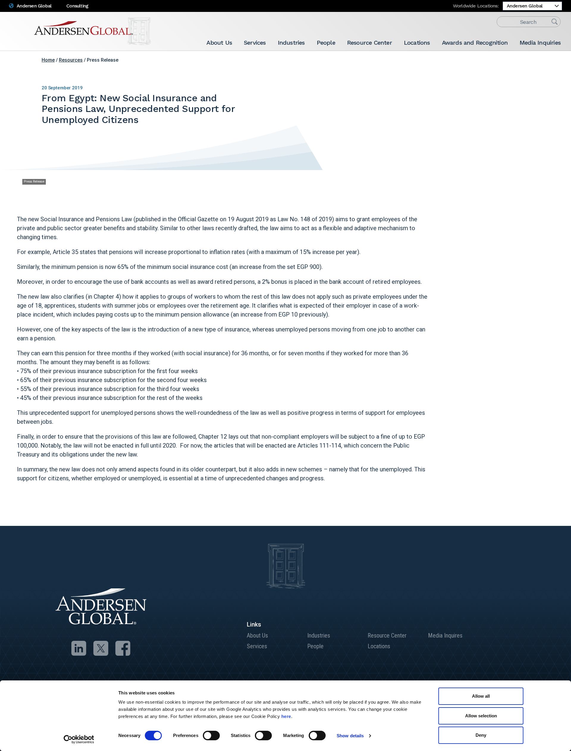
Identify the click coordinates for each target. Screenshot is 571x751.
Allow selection (481, 715)
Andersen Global (33, 6)
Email (517, 62)
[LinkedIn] (78, 648)
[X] (100, 648)
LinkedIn (489, 62)
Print (526, 62)
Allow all (481, 696)
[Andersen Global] (92, 31)
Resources (71, 60)
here (286, 716)
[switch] (211, 735)
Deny (481, 735)
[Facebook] (122, 648)
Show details (350, 735)
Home (48, 60)
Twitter (499, 62)
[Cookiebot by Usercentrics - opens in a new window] (79, 739)
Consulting (77, 6)
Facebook (508, 62)
